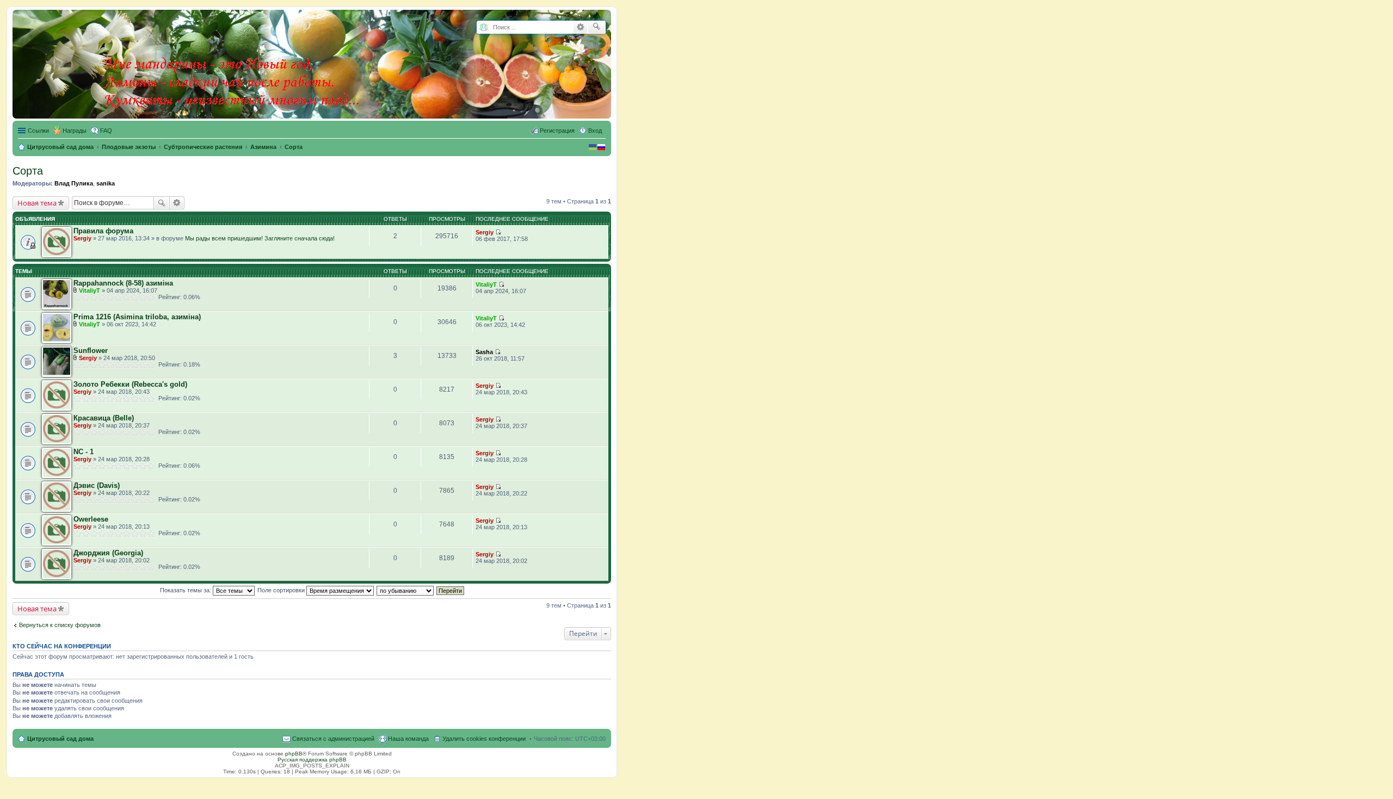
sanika (105, 183)
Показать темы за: (186, 590)
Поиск (161, 202)
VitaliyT (89, 290)
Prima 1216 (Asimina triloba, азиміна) (137, 317)
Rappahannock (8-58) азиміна (123, 283)
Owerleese (90, 519)
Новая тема (37, 203)
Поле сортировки (281, 590)
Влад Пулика (73, 183)
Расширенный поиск (580, 27)
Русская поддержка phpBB (312, 760)
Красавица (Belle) (103, 418)
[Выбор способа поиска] (483, 27)
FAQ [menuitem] (106, 130)
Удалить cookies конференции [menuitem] (484, 738)
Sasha (484, 352)
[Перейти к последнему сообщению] (498, 232)
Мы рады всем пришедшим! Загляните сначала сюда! (260, 238)
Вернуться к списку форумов (60, 625)
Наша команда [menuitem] (408, 738)
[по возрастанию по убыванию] (406, 590)
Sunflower (90, 350)
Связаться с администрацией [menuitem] (333, 738)
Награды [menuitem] (75, 130)
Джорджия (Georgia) (108, 553)
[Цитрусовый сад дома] (232, 62)
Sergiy (82, 238)
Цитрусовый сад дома (60, 738)
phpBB (294, 754)
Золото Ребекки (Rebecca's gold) (130, 384)
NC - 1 (83, 452)
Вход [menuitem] (595, 130)
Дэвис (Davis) (96, 485)
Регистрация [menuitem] (557, 130)
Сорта (28, 171)
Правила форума (103, 231)
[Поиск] (597, 27)
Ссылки (38, 130)
